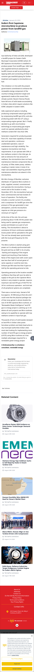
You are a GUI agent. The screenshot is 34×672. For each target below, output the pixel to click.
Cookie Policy (15, 655)
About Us (17, 589)
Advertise (17, 592)
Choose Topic (15, 7)
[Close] (32, 636)
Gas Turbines (6, 388)
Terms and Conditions (17, 600)
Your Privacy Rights (17, 602)
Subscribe (24, 373)
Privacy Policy (17, 598)
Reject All (17, 664)
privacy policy (8, 378)
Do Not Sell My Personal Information (17, 596)
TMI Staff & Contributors (11, 431)
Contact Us (17, 594)
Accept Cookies (17, 668)
